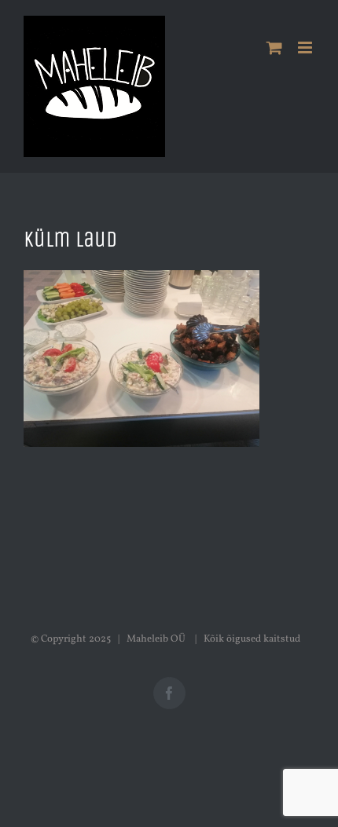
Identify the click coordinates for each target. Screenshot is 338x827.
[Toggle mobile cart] (274, 47)
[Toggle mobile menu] (306, 47)
